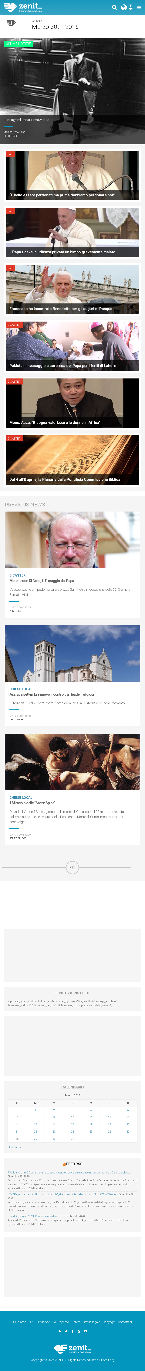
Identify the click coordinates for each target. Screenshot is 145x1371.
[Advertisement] (72, 905)
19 (109, 1124)
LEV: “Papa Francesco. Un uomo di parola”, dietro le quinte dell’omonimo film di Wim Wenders (63, 1194)
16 (54, 1124)
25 (91, 1131)
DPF (31, 1322)
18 (91, 1124)
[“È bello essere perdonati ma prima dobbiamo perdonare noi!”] (72, 175)
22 (35, 1131)
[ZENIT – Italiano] (40, 7)
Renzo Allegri (18, 838)
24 (72, 1131)
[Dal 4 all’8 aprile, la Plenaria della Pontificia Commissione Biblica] (72, 460)
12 (109, 1117)
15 (35, 1124)
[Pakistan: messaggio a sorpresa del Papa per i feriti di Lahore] (72, 346)
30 (54, 1138)
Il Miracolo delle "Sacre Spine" (32, 803)
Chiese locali (21, 689)
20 (128, 1124)
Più (72, 867)
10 (72, 1117)
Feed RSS (74, 1164)
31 (72, 1138)
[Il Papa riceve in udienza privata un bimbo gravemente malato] (72, 232)
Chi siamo (19, 1322)
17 (72, 1124)
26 (109, 1131)
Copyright (109, 1322)
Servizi (76, 1322)
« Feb (11, 1147)
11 (91, 1117)
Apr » (18, 1147)
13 (128, 1117)
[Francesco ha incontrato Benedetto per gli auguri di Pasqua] (72, 289)
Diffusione (43, 1322)
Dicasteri (14, 324)
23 (54, 1131)
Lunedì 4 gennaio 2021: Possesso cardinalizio (35, 1216)
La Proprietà (61, 1322)
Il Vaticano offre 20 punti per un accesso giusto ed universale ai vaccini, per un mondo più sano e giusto (69, 1172)
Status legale (91, 1322)
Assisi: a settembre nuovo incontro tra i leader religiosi (51, 694)
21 (17, 1131)
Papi (10, 154)
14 (17, 1124)
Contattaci (125, 1322)
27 (128, 1131)
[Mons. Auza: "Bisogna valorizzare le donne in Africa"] (72, 403)
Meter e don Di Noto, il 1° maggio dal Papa (41, 580)
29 (35, 1138)
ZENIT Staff (11, 136)
